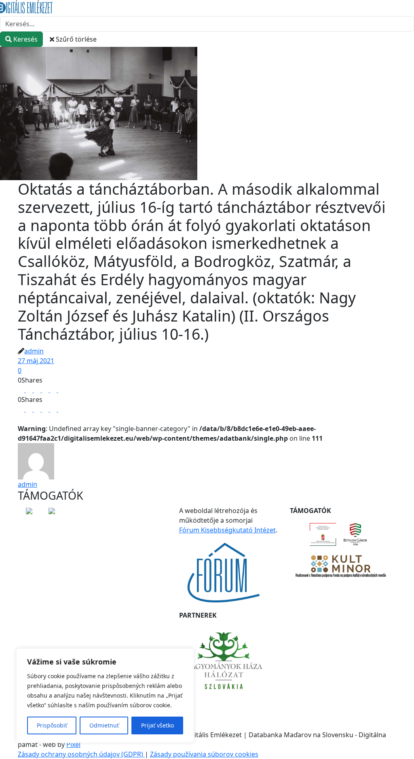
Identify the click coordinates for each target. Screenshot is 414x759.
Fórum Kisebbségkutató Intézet (227, 530)
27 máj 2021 (36, 360)
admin (34, 351)
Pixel (73, 744)
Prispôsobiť (52, 725)
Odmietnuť (104, 725)
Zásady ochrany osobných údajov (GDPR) (81, 754)
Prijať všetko (157, 725)
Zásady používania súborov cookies (204, 754)
